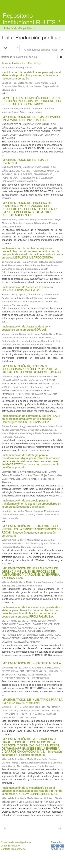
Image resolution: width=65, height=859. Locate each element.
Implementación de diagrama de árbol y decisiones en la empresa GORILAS (26, 327)
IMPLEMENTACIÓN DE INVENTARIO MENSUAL (32, 663)
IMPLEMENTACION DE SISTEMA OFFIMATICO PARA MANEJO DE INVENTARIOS (31, 118)
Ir (62, 49)
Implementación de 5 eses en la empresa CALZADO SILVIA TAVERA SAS (27, 288)
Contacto (5, 848)
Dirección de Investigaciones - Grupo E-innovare (16, 843)
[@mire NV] (57, 846)
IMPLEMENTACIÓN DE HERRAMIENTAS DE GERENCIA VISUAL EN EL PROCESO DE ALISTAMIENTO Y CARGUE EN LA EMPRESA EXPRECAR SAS (31, 573)
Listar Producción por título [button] (18, 28)
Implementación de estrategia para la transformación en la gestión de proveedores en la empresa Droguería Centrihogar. (31, 503)
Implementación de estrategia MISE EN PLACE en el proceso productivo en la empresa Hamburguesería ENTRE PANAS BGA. (31, 418)
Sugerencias (19, 848)
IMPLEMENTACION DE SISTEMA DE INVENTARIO (25, 161)
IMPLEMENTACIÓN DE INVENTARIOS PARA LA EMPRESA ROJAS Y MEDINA (32, 701)
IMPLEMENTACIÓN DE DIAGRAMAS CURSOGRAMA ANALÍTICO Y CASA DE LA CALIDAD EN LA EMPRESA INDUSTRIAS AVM (31, 369)
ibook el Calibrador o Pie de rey (21, 63)
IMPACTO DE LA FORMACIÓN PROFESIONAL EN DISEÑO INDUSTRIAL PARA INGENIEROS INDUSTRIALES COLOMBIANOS (31, 101)
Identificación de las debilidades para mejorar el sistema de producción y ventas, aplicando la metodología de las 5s (31, 75)
